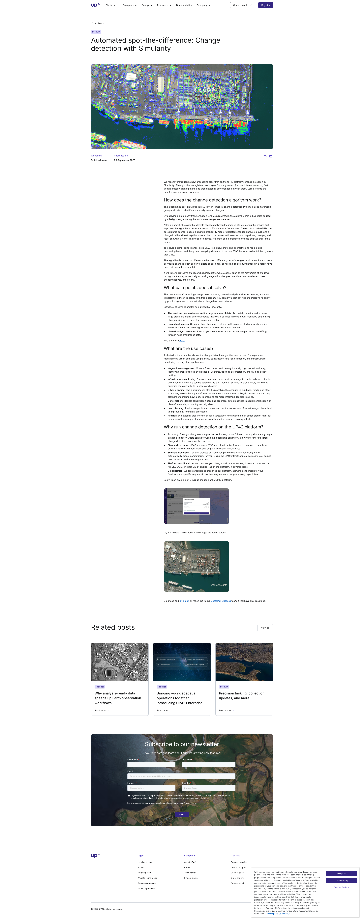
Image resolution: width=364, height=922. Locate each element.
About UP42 (190, 862)
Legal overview (145, 862)
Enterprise (147, 5)
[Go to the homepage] (112, 856)
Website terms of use (147, 878)
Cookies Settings (341, 887)
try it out (184, 600)
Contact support (238, 867)
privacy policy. (272, 913)
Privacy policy (144, 872)
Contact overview (239, 862)
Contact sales (237, 872)
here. (182, 340)
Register (265, 5)
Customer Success (221, 600)
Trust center (190, 872)
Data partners (130, 5)
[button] (111, 5)
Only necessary (342, 880)
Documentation (184, 5)
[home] (95, 5)
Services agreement (147, 883)
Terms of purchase (146, 888)
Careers (188, 867)
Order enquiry (237, 878)
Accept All (341, 873)
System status (190, 878)
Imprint (141, 867)
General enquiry (238, 883)
